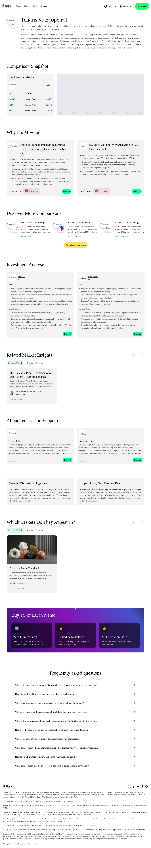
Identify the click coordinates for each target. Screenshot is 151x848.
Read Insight (14, 399)
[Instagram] (146, 786)
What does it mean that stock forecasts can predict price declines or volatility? (52, 765)
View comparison (27, 236)
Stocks (35, 6)
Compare (43, 6)
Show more (12, 461)
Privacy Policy (8, 844)
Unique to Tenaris (15, 363)
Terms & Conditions (20, 844)
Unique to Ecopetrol (35, 363)
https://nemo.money (24, 792)
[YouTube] (138, 786)
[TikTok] (133, 786)
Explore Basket (15, 588)
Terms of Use (32, 844)
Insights (26, 6)
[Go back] (134, 355)
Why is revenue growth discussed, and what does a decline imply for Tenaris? (52, 712)
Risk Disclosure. (90, 825)
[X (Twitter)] (129, 786)
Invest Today (142, 6)
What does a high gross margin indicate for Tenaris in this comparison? (49, 703)
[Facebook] (142, 786)
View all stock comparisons (75, 245)
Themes (18, 6)
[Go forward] (141, 355)
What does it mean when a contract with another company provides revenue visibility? (56, 747)
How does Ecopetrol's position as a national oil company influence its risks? (51, 729)
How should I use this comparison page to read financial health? (46, 756)
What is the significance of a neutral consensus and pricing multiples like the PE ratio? (57, 720)
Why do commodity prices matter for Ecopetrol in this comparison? (47, 738)
